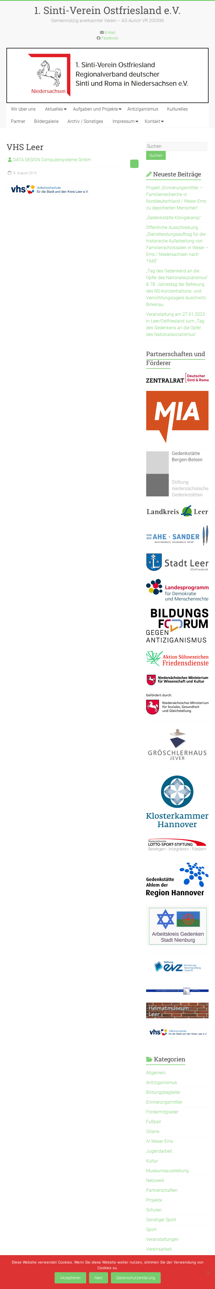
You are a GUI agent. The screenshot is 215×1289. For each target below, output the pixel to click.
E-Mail (110, 32)
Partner (18, 121)
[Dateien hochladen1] (177, 677)
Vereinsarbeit (159, 1249)
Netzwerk (155, 1180)
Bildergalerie (46, 121)
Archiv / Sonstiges (85, 121)
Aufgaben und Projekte (95, 109)
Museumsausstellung (167, 1170)
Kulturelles (177, 109)
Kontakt (152, 121)
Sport (151, 1229)
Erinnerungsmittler (164, 1102)
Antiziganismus (142, 109)
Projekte (154, 1200)
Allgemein (156, 1072)
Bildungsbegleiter (163, 1092)
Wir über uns (23, 109)
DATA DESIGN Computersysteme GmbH (52, 159)
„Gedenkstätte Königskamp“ (173, 217)
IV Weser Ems (159, 1141)
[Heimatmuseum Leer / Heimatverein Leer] (177, 1005)
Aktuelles (54, 109)
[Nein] (208, 1272)
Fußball (153, 1121)
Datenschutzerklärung (135, 1278)
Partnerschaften (161, 1190)
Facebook (109, 38)
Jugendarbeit (159, 1151)
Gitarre (152, 1131)
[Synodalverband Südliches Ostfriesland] (177, 991)
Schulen (154, 1210)
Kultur (152, 1161)
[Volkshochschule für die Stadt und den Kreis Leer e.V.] (177, 1029)
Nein (98, 1278)
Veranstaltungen (162, 1239)
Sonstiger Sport (161, 1219)
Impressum (124, 121)
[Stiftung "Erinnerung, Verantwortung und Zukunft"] (177, 957)
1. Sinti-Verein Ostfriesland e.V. (107, 10)
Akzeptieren (70, 1278)
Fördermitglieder (162, 1112)
